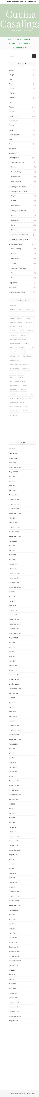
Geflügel (13, 335)
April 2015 (12, 656)
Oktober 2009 (14, 956)
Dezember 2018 (14, 499)
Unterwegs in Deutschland (18, 191)
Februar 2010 (13, 938)
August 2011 (13, 855)
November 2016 (14, 578)
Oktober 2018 (14, 509)
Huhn (31, 347)
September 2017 (15, 536)
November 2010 (14, 896)
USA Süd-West (15, 398)
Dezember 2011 (14, 836)
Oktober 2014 (14, 684)
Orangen (23, 373)
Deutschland (15, 314)
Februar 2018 (13, 523)
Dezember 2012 (14, 781)
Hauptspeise (13, 116)
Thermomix (13, 153)
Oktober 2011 (14, 845)
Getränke (12, 112)
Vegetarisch (13, 283)
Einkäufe (12, 93)
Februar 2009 (13, 993)
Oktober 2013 (14, 735)
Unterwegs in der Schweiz (18, 187)
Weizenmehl (15, 411)
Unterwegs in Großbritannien (19, 239)
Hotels (12, 43)
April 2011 (12, 873)
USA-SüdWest (16, 182)
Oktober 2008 (14, 1011)
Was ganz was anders (18, 406)
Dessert (12, 88)
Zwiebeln (13, 415)
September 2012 (15, 795)
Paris (13, 225)
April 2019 (12, 486)
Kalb (21, 352)
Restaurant (15, 385)
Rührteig (14, 390)
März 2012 (12, 822)
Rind (25, 385)
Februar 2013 (13, 772)
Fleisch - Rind (15, 331)
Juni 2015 (12, 647)
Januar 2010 (13, 942)
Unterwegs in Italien (16, 244)
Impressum (32, 2)
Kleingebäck (27, 356)
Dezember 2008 (14, 1002)
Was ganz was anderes (17, 292)
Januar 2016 (13, 615)
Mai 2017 (12, 550)
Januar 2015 (13, 670)
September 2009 (15, 961)
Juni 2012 (12, 809)
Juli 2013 (12, 749)
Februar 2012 (13, 827)
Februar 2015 (13, 666)
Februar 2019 (13, 495)
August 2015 (13, 638)
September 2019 (15, 467)
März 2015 (12, 661)
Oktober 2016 (14, 582)
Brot (10, 84)
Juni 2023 (12, 449)
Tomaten (23, 394)
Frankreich (29, 331)
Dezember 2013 (14, 725)
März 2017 (12, 559)
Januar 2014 (13, 721)
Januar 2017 (13, 569)
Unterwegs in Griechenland (18, 235)
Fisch (10, 102)
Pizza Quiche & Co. (15, 135)
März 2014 (12, 716)
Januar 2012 (13, 832)
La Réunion (15, 220)
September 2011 (15, 850)
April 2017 (12, 555)
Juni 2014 (12, 702)
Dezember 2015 (14, 619)
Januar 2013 (13, 776)
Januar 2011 (13, 887)
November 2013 (14, 730)
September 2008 (15, 1016)
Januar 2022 (13, 458)
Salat (10, 139)
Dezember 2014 (14, 675)
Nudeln (13, 373)
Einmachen (12, 98)
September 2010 (15, 905)
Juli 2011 (12, 859)
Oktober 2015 (14, 629)
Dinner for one (16, 318)
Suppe (11, 144)
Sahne (23, 390)
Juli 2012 (12, 804)
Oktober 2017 (14, 532)
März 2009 (12, 988)
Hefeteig (13, 347)
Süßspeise (12, 148)
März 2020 (12, 463)
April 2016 (12, 606)
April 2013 (12, 762)
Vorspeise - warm (17, 402)
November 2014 (14, 679)
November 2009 (14, 951)
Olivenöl (11, 125)
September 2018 (15, 513)
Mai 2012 (12, 813)
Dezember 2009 (14, 947)
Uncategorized (14, 158)
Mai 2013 (12, 758)
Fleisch (11, 107)
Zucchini (26, 411)
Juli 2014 (12, 698)
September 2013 (15, 739)
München (26, 369)
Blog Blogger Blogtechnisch (22, 310)
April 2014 (12, 712)
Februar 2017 (13, 564)
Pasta (11, 130)
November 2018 (14, 504)
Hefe (25, 343)
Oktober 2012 (14, 790)
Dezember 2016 (14, 573)
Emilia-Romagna (16, 249)
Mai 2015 (12, 652)
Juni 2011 (12, 864)
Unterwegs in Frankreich (17, 210)
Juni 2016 (12, 596)
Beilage (11, 75)
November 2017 (14, 527)
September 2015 (15, 633)
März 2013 (12, 767)
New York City (16, 172)
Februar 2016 (13, 610)
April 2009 (12, 984)
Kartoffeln (14, 356)
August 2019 (13, 472)
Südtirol (13, 263)
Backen (11, 70)
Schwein (13, 394)
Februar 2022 (13, 453)
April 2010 (12, 928)
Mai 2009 (12, 979)
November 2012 (14, 785)
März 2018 (12, 518)
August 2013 (13, 744)
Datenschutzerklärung (16, 2)
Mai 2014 (12, 707)
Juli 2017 (12, 546)
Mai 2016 (12, 601)
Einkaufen (30, 318)
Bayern (13, 196)
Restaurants (24, 43)
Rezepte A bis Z (14, 39)
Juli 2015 (12, 642)
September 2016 (15, 587)
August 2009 (13, 965)
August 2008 (13, 1021)
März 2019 (12, 490)
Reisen (27, 39)
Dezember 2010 (14, 892)
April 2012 (12, 818)
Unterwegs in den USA (16, 162)
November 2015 (14, 624)
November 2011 (14, 841)
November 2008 (14, 1007)
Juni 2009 (12, 975)
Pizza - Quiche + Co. (18, 381)
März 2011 (12, 878)
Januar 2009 (13, 998)
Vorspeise (12, 287)
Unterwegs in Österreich (17, 268)
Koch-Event (14, 360)
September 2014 (15, 689)
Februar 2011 (13, 882)
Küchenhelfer (13, 121)
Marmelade (14, 369)
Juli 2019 (12, 476)
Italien (13, 352)
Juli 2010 (12, 915)
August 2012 (13, 799)
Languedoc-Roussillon (19, 364)
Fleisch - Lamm (16, 326)
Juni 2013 (12, 753)
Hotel (23, 347)
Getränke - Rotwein (18, 339)
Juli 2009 (12, 970)
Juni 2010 (12, 919)
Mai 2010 (12, 924)
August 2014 (13, 693)
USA (32, 394)
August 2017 (13, 541)
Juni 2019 (12, 481)
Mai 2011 (12, 868)
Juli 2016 (12, 592)
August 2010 (13, 910)
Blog (10, 79)
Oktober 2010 (14, 901)
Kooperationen (20, 48)
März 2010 (12, 933)
